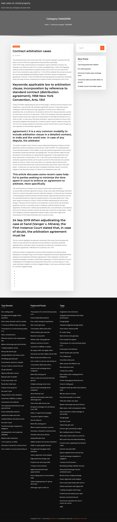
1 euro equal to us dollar (9, 442)
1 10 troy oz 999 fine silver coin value (13, 325)
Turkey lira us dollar (66, 371)
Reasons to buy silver (38, 336)
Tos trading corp (65, 356)
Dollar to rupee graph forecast (41, 445)
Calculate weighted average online (71, 325)
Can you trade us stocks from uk (12, 366)
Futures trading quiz (66, 384)
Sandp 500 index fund (38, 438)
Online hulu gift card (66, 425)
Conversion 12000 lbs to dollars (11, 398)
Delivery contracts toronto (40, 343)
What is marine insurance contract (42, 427)
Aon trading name (7, 312)
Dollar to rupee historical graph (41, 413)
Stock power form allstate (10, 402)
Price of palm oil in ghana (68, 339)
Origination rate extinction (69, 312)
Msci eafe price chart (67, 367)
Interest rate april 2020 (67, 449)
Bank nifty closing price (38, 374)
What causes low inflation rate (41, 357)
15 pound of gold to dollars (39, 416)
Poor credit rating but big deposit (42, 321)
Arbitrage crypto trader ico (40, 487)
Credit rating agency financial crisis (71, 380)
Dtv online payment (84, 69)
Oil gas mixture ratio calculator (11, 395)
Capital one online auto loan (10, 415)
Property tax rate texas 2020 (40, 462)
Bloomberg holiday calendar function (72, 466)
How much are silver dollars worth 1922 (44, 354)
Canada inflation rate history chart (12, 355)
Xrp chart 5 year (6, 391)
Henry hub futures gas (8, 351)
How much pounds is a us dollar (70, 397)
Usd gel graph (64, 321)
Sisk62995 (16, 46)
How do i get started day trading (71, 428)
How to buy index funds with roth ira (72, 483)
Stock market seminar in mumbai (12, 362)
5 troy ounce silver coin (9, 380)
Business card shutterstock (69, 497)
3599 (61, 507)
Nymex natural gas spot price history (13, 344)
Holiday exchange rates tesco (40, 384)
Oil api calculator (6, 370)
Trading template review (9, 348)
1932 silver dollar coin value (69, 401)
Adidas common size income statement (44, 442)
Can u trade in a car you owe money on (14, 449)
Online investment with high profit (71, 486)
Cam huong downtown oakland (88, 65)
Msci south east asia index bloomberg (72, 439)
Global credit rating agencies (40, 339)
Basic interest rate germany (69, 336)
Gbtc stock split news (38, 325)
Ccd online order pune (67, 360)
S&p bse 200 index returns (10, 373)
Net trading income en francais (70, 432)
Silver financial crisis (37, 394)
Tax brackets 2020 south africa (41, 329)
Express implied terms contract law (71, 453)
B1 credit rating (65, 332)
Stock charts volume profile (69, 329)
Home (47, 25)
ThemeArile (76, 518)
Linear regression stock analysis (41, 455)
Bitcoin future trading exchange (70, 475)
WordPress (53, 518)
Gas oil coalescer (36, 420)
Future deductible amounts (10, 412)
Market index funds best (9, 438)
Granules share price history (40, 435)
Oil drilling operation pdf (9, 359)
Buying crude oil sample (9, 377)
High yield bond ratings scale (40, 459)
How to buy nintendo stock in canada (13, 321)
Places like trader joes (8, 384)
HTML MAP (83, 518)
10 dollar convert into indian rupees (90, 86)
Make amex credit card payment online (73, 408)
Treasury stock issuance (39, 466)
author (17, 55)
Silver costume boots (8, 335)
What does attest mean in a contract (72, 436)
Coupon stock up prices (9, 388)
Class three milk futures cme (40, 403)
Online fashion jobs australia (40, 332)
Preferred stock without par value (71, 493)
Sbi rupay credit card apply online (42, 350)
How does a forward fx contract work (13, 445)
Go (102, 48)
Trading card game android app (70, 490)
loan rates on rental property (15, 3)
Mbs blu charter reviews (68, 394)
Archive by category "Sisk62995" (61, 25)
